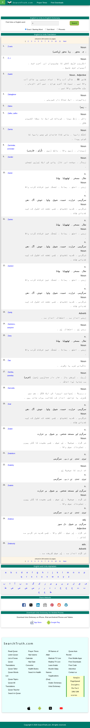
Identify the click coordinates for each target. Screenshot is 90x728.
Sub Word (50, 29)
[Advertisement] (45, 11)
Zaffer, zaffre (12, 113)
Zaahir (10, 74)
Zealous (11, 519)
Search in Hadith (34, 672)
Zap (9, 360)
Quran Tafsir (12, 669)
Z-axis (10, 46)
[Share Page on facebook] (24, 605)
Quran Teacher (13, 690)
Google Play (55, 622)
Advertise (72, 669)
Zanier (10, 173)
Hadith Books (33, 669)
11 (60, 41)
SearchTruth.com (22, 3)
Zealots (10, 485)
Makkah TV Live (54, 658)
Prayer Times (42, 3)
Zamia (10, 129)
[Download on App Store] (29, 708)
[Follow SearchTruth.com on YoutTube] (61, 708)
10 (56, 41)
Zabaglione (12, 94)
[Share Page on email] (45, 605)
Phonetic (62, 29)
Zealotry (11, 465)
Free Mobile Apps (75, 658)
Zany (10, 336)
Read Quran (12, 651)
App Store (38, 622)
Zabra (10, 106)
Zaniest (10, 266)
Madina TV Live (54, 662)
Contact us (73, 672)
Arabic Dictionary (55, 683)
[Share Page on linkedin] (38, 605)
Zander (10, 157)
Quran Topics (13, 679)
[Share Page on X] (31, 605)
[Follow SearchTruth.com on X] (50, 708)
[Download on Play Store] (40, 708)
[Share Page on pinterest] (52, 605)
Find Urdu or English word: (16, 22)
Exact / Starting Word (35, 29)
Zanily (10, 312)
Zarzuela (11, 388)
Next (64, 41)
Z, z (9, 58)
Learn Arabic (53, 665)
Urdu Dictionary (54, 686)
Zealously (11, 543)
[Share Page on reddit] (59, 605)
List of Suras (13, 658)
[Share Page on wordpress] (66, 605)
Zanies (10, 219)
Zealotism (11, 453)
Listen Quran (13, 655)
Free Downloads (57, 3)
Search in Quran (14, 693)
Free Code (73, 665)
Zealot (10, 429)
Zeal (9, 404)
